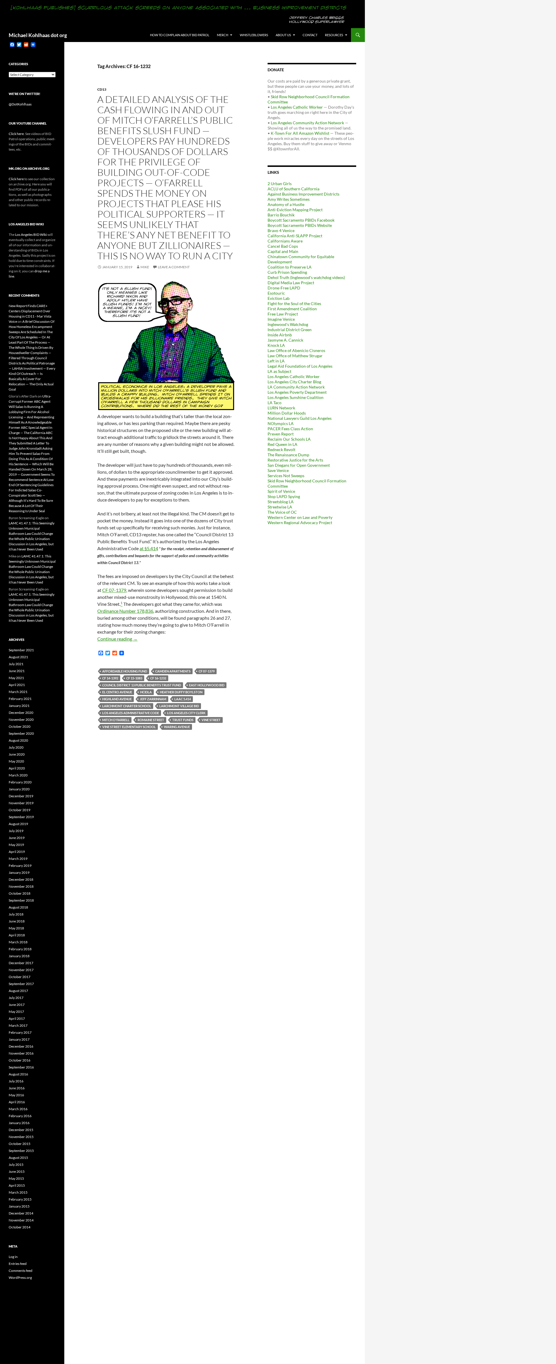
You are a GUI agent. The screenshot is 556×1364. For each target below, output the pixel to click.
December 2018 (21, 879)
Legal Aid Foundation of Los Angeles (300, 366)
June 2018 (17, 921)
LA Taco (274, 402)
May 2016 (16, 1095)
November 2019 (21, 803)
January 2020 (19, 789)
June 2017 (17, 1004)
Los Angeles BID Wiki (31, 234)
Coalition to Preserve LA (290, 267)
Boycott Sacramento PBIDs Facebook (301, 220)
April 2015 (17, 1185)
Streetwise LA (280, 506)
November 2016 (21, 1053)
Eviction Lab (279, 298)
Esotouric (276, 293)
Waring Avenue (177, 727)
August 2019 (18, 824)
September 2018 (21, 900)
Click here (16, 134)
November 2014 (21, 1220)
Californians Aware (285, 240)
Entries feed (18, 1263)
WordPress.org (20, 1277)
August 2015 (18, 1157)
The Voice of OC (282, 512)
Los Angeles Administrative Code (130, 713)
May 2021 (16, 678)
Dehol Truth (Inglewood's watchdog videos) (306, 277)
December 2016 (21, 1046)
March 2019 (18, 858)
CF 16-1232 (158, 678)
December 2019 (21, 796)
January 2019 (19, 872)
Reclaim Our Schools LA (289, 439)
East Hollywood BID (206, 685)
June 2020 (17, 754)
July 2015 (16, 1164)
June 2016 (17, 1088)
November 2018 (21, 886)
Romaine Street (151, 720)
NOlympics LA (281, 423)
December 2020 (21, 712)
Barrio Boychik (281, 214)
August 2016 (18, 1074)
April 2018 (17, 935)
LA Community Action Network (296, 386)
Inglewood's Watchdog (288, 324)
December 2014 (21, 1213)
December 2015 (21, 1130)
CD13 (101, 89)
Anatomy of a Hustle (286, 204)
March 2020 (18, 775)
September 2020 (21, 733)
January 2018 (19, 956)
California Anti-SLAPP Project (295, 235)
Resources (334, 35)
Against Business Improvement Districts (303, 194)
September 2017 (21, 984)
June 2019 (17, 838)
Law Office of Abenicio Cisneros (296, 350)
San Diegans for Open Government (299, 465)
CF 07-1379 (114, 590)
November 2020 (21, 719)
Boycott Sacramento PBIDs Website (300, 225)
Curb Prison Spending (287, 272)
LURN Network (281, 407)
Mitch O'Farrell (115, 720)
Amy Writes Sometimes (289, 199)
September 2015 (21, 1150)
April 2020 (17, 768)
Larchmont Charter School (126, 706)
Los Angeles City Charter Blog (294, 381)
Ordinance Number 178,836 (125, 611)
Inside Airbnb (280, 334)
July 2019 (16, 831)
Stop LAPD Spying (284, 496)
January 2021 (19, 705)
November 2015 (21, 1137)
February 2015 (20, 1199)
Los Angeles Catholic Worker (297, 107)
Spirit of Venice (281, 491)
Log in (13, 1256)
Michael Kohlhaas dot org (38, 35)
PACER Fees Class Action (290, 428)
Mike (144, 267)
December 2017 (21, 963)
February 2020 (20, 782)
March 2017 (18, 1025)
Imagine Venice (281, 319)
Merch (222, 35)
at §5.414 (149, 548)
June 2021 (17, 671)
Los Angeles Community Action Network (307, 122)
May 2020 (16, 761)
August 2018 (18, 907)
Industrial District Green (290, 329)
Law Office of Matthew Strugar (295, 355)
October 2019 (19, 810)
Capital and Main (283, 251)
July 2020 (16, 747)
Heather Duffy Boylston (181, 692)
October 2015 (19, 1143)
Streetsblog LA (281, 501)
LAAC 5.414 (182, 699)
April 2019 (17, 851)
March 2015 (18, 1192)
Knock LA (276, 345)
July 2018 (16, 914)
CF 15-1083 (134, 678)
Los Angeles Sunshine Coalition (295, 397)
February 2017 (20, 1032)
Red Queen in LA (282, 444)
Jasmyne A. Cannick (285, 340)
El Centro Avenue (117, 692)
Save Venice (278, 470)
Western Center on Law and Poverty (300, 517)
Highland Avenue (117, 699)
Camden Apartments (173, 671)
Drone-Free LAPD (284, 287)
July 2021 (16, 664)
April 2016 (17, 1102)
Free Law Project (283, 313)
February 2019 (20, 865)
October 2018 (19, 893)
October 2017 (19, 977)
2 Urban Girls (280, 183)
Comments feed (20, 1270)
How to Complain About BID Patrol (179, 35)
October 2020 (19, 726)
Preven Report (281, 433)
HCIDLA (146, 692)
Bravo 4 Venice (281, 230)
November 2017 (21, 970)
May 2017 (16, 1011)
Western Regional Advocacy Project (300, 522)
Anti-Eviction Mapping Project (295, 209)
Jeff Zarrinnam (153, 699)
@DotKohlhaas (20, 104)
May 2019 (16, 845)
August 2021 (18, 657)
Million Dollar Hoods (287, 413)
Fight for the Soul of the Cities (294, 303)
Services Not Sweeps (286, 475)
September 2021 (21, 650)
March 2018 (18, 942)
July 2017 (16, 997)
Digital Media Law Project (291, 282)
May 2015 (16, 1178)
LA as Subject (279, 371)
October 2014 (19, 1227)
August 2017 (18, 991)
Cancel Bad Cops (283, 246)
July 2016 (16, 1081)
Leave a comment (174, 267)
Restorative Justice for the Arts (295, 459)
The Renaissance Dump (288, 454)
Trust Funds (182, 720)
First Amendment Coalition (292, 308)
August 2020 (18, 740)
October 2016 (19, 1060)
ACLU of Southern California (293, 188)
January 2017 (19, 1039)
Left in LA (276, 360)
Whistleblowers (254, 35)
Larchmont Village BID (179, 706)
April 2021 (17, 685)
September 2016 (21, 1067)
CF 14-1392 (110, 678)
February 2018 (20, 949)
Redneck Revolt (281, 449)
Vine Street (211, 720)
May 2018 (16, 928)
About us (283, 35)
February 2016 (20, 1116)
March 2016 (18, 1109)
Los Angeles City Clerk (186, 713)
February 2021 (20, 698)
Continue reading (117, 638)
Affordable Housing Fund (124, 671)
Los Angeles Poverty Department (297, 392)
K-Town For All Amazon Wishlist (300, 133)
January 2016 (19, 1123)
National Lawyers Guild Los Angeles (300, 418)
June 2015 (17, 1171)
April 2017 (17, 1018)
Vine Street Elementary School (129, 727)
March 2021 (18, 692)
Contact (310, 35)
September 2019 (21, 817)
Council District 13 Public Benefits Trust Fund (141, 685)
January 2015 (19, 1206)
